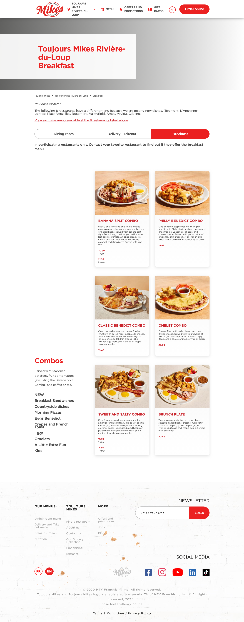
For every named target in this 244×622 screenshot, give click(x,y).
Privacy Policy (139, 613)
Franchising (74, 548)
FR (172, 9)
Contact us (74, 533)
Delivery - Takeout (122, 134)
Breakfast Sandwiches (54, 400)
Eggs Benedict (47, 418)
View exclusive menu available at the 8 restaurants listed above (81, 120)
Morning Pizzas (48, 412)
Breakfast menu (45, 533)
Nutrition (40, 539)
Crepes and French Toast (51, 426)
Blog (101, 533)
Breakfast (180, 134)
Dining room (64, 134)
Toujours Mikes (42, 95)
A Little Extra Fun (50, 445)
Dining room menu (47, 518)
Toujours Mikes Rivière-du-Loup (71, 95)
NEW (39, 395)
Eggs (39, 433)
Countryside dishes (51, 406)
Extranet (72, 554)
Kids (38, 451)
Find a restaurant (78, 521)
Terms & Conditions (109, 613)
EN (49, 571)
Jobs (101, 527)
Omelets (42, 439)
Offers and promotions (106, 520)
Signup (199, 513)
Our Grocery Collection (75, 541)
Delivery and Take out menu (46, 526)
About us (72, 527)
